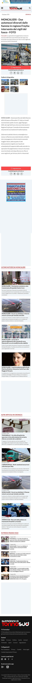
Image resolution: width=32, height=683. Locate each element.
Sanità (20, 640)
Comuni (15, 642)
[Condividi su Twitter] (14, 73)
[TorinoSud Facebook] (8, 659)
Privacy (13, 649)
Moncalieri (4, 35)
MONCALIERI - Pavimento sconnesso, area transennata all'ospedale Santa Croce (15, 287)
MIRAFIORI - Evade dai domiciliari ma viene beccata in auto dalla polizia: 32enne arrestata (20, 562)
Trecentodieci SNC (25, 675)
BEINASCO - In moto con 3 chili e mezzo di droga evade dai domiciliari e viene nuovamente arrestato (20, 555)
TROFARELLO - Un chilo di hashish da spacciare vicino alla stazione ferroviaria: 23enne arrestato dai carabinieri (14, 437)
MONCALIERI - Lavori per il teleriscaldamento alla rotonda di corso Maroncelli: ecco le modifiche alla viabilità (15, 341)
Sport (9, 642)
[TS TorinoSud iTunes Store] (7, 666)
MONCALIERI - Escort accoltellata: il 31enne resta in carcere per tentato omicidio (15, 314)
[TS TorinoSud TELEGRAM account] (12, 659)
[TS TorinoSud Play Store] (2, 666)
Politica (15, 640)
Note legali (26, 649)
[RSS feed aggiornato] (2, 659)
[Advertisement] (16, 219)
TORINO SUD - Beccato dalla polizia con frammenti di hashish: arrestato (14, 520)
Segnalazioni (22, 642)
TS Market (4, 642)
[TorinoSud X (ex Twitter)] (5, 659)
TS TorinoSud (13, 675)
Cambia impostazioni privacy (9, 652)
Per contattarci (5, 649)
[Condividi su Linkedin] (18, 73)
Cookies (19, 649)
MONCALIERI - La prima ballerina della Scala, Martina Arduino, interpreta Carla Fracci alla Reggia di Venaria (15, 369)
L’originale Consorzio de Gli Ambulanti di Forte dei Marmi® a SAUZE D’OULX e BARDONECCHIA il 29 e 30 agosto (19, 577)
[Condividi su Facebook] (11, 73)
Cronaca (28, 14)
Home (2, 640)
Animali (25, 640)
